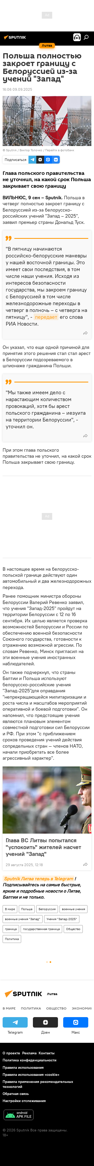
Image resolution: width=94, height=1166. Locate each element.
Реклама (29, 1053)
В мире (10, 909)
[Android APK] (18, 1115)
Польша (26, 909)
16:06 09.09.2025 (17, 89)
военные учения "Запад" (22, 919)
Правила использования (23, 1067)
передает (46, 317)
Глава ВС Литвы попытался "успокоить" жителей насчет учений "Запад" (43, 847)
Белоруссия (47, 909)
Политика (12, 939)
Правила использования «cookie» (31, 1074)
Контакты (47, 1053)
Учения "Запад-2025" (61, 919)
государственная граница (41, 929)
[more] (85, 333)
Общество (73, 929)
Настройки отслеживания (24, 1100)
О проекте (11, 1053)
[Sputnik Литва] (16, 39)
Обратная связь (16, 1093)
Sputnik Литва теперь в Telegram (38, 879)
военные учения (73, 909)
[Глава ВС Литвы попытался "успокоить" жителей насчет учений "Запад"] (47, 800)
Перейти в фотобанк (59, 150)
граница (11, 929)
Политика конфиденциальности (29, 1060)
